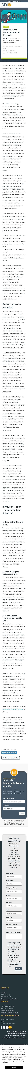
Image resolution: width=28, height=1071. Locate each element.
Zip (7, 910)
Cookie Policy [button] (17, 1059)
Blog (2, 1021)
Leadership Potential (9, 752)
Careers (3, 992)
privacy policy (19, 823)
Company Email (8, 798)
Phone (8, 895)
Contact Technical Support (9, 1013)
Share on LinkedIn (11, 758)
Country (6, 805)
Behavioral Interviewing (7, 1019)
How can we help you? (13, 932)
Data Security (5, 994)
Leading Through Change (8, 1024)
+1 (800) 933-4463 (7, 1006)
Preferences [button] (5, 1062)
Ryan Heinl (13, 53)
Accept (14, 1067)
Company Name (11, 924)
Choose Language (14, 1)
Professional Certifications (9, 999)
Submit (22, 813)
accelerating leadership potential (13, 709)
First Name (10, 873)
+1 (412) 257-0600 (7, 1008)
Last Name (9, 880)
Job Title (9, 917)
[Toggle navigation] (25, 4)
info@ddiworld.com (7, 1010)
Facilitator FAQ (6, 997)
